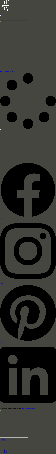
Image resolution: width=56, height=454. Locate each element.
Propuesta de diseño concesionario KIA (9, 71)
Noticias (3, 441)
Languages (4, 448)
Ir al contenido (2, 13)
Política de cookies (32, 408)
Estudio (3, 439)
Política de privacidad (25, 408)
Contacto (3, 446)
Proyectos (4, 440)
